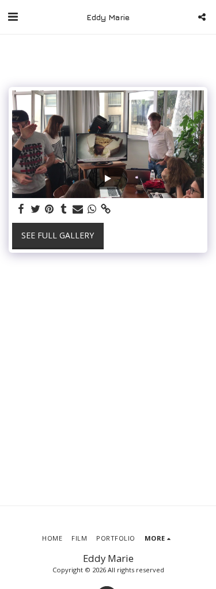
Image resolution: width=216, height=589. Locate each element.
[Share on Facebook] (21, 209)
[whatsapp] (92, 209)
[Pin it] (49, 209)
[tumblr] (64, 209)
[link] (106, 209)
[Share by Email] (78, 209)
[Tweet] (36, 209)
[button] (12, 16)
